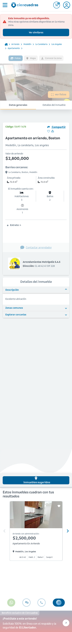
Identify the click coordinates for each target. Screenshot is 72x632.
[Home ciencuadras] (25, 5)
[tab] (36, 480)
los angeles (56, 44)
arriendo (15, 44)
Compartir (58, 127)
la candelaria (41, 44)
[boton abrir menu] (5, 5)
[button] (36, 289)
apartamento (14, 48)
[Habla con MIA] (59, 603)
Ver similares (36, 32)
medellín (27, 44)
